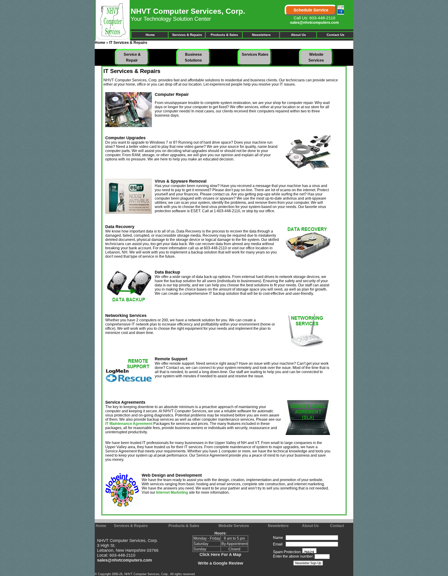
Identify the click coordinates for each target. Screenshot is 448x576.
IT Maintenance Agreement (128, 424)
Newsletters (261, 35)
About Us (298, 35)
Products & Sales (224, 35)
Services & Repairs (187, 35)
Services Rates (255, 54)
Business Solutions (193, 57)
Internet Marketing (172, 492)
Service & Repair (132, 57)
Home (150, 35)
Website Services (316, 57)
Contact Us (335, 35)
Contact (337, 526)
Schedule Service (311, 10)
